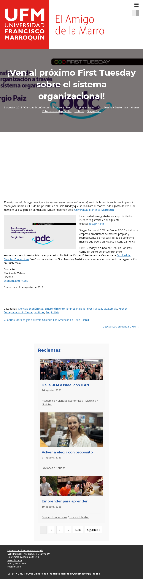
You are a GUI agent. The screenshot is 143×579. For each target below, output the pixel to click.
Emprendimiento (62, 107)
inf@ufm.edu (14, 566)
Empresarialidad (85, 107)
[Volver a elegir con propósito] (71, 442)
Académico (48, 400)
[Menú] (136, 4)
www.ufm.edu (14, 560)
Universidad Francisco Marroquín (94, 209)
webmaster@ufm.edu (87, 573)
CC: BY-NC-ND (15, 573)
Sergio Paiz (94, 111)
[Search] (139, 13)
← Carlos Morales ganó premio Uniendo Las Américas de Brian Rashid (46, 320)
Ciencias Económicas (37, 107)
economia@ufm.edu (16, 280)
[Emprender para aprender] (71, 498)
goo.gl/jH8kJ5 (96, 223)
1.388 (78, 529)
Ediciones (47, 468)
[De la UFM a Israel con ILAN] (71, 383)
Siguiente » (93, 529)
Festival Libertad (79, 517)
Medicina (90, 400)
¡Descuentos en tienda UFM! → (120, 326)
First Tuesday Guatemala (113, 107)
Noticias (79, 111)
